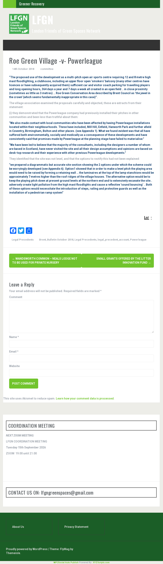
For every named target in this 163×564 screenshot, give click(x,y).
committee (46, 68)
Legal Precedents (23, 239)
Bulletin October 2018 (60, 239)
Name (14, 337)
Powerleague (138, 239)
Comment (15, 297)
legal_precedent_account (113, 239)
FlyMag (65, 549)
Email (13, 351)
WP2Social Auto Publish (66, 562)
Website (14, 366)
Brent (42, 239)
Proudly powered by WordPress (27, 549)
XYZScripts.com (101, 562)
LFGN (42, 19)
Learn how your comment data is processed (85, 398)
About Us (18, 526)
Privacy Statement (76, 526)
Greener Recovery (31, 3)
